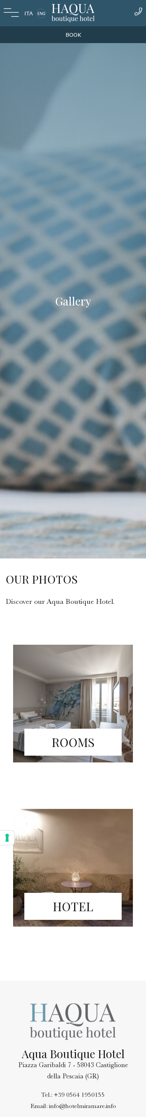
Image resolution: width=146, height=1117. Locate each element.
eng (41, 13)
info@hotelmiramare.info (82, 1106)
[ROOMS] (73, 775)
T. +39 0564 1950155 (138, 13)
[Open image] (73, 703)
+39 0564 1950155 (79, 1094)
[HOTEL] (73, 940)
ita (28, 13)
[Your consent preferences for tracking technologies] (7, 838)
